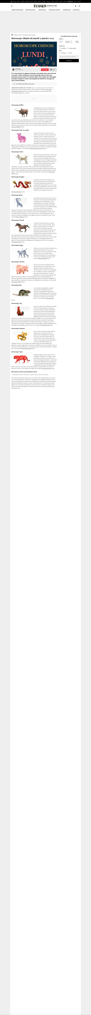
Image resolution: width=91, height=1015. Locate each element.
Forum (79, 1)
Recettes (27, 1)
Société (57, 1)
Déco (31, 1)
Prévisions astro (30, 10)
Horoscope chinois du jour (29, 35)
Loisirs (65, 1)
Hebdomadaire (72, 48)
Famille (48, 1)
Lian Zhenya (18, 69)
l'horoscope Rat (50, 298)
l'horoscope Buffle (15, 127)
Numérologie (67, 10)
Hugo (75, 1)
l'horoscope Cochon (16, 282)
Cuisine (22, 1)
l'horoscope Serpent (26, 348)
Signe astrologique (17, 10)
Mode (14, 1)
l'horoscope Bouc (19, 217)
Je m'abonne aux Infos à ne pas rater (25, 84)
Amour (39, 1)
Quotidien (63, 48)
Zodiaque (63, 53)
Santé (52, 1)
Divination (76, 10)
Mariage (44, 1)
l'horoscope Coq (45, 325)
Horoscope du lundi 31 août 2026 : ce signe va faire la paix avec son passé (30, 374)
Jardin (35, 1)
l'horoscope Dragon (16, 192)
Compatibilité (42, 10)
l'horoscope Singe (42, 258)
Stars (61, 1)
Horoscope (70, 1)
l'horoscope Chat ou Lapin (36, 148)
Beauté (18, 1)
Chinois (70, 53)
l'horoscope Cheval (16, 242)
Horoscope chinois (54, 10)
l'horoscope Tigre (46, 368)
